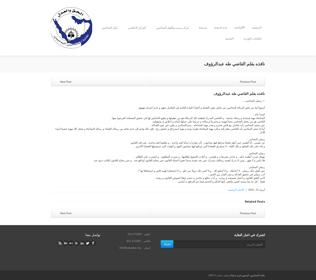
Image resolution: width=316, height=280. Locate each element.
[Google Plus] (76, 243)
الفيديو (230, 38)
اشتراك (167, 244)
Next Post (65, 81)
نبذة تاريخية (220, 27)
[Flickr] (71, 243)
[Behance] (65, 243)
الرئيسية (257, 27)
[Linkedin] (82, 243)
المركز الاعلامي (137, 27)
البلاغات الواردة (253, 38)
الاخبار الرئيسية (236, 189)
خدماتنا (203, 27)
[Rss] (60, 243)
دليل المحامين (110, 27)
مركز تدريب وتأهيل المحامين (172, 27)
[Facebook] (93, 243)
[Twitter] (87, 243)
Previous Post (248, 81)
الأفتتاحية (239, 27)
